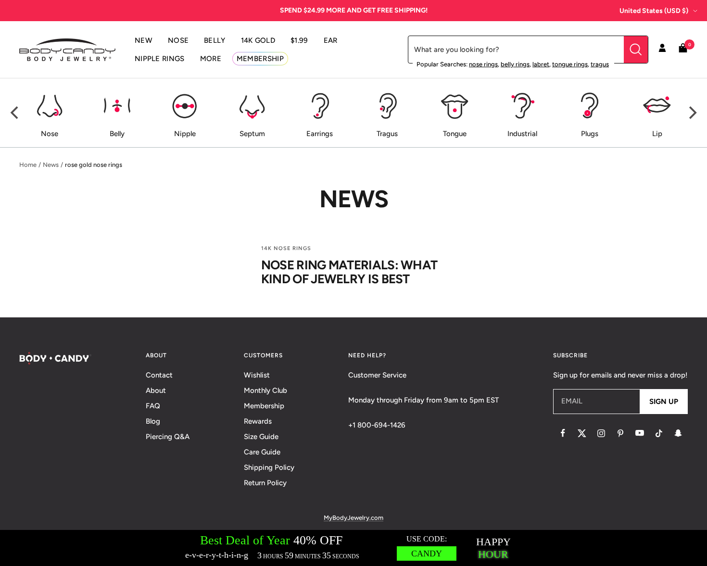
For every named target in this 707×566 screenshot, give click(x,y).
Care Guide (262, 452)
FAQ (153, 406)
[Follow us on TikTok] (659, 433)
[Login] (662, 49)
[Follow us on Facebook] (562, 433)
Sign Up (663, 401)
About (156, 390)
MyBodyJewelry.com (353, 517)
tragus (600, 64)
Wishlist (257, 375)
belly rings (515, 64)
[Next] (691, 113)
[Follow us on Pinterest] (620, 433)
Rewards (258, 421)
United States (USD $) (653, 11)
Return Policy (265, 482)
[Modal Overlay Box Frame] (353, 548)
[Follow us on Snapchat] (678, 433)
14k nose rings (286, 248)
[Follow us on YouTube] (639, 433)
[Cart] (683, 49)
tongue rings (570, 64)
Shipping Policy (269, 467)
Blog (153, 421)
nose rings (483, 64)
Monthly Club (265, 390)
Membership (264, 406)
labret (540, 64)
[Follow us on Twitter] (582, 433)
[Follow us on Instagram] (601, 433)
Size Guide (261, 436)
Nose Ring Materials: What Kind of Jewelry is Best (349, 272)
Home (28, 164)
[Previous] (15, 113)
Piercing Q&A (167, 436)
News (51, 164)
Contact (159, 375)
